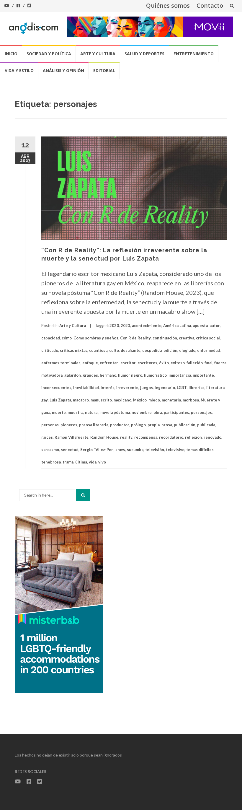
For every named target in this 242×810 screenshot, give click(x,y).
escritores (147, 362)
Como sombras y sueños (95, 338)
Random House (104, 437)
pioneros (68, 424)
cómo (67, 338)
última (81, 462)
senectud (70, 449)
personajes (201, 412)
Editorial (104, 70)
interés (108, 387)
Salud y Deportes (144, 53)
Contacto (210, 5)
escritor (128, 362)
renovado (212, 437)
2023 (125, 325)
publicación (184, 424)
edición (170, 350)
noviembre (142, 412)
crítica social (208, 338)
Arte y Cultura (97, 53)
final (208, 362)
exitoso (178, 362)
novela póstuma (115, 412)
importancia (180, 375)
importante (203, 375)
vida (93, 462)
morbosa (191, 400)
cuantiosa (98, 350)
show (120, 449)
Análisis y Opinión (63, 70)
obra (157, 412)
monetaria (171, 400)
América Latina (177, 325)
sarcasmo (50, 449)
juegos (146, 387)
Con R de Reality (135, 338)
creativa (186, 338)
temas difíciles (200, 449)
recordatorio (171, 437)
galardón (72, 375)
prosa (166, 424)
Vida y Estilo (19, 70)
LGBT (182, 387)
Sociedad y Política (49, 53)
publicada (206, 424)
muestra (75, 412)
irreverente (127, 387)
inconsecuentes (56, 387)
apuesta (200, 325)
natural (92, 412)
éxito (164, 362)
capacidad (50, 338)
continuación (165, 338)
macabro (81, 400)
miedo (154, 400)
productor (119, 424)
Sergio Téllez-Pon (97, 449)
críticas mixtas (73, 350)
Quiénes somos (168, 5)
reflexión (193, 437)
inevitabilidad (86, 387)
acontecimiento (146, 325)
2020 (114, 325)
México (140, 400)
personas (50, 424)
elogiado (187, 350)
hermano (108, 375)
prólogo (138, 424)
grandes (90, 375)
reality (126, 437)
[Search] (83, 495)
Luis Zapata (60, 400)
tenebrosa (51, 462)
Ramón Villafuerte (72, 437)
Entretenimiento (194, 53)
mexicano (122, 400)
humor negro (130, 375)
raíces (47, 437)
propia (154, 424)
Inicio (11, 53)
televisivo (175, 449)
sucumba (135, 449)
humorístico (155, 375)
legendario (165, 387)
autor (215, 325)
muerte (59, 412)
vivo (102, 462)
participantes (176, 412)
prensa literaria (93, 424)
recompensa (145, 437)
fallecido (195, 362)
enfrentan (109, 362)
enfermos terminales (61, 362)
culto (114, 350)
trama (68, 462)
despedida (152, 350)
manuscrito (101, 400)
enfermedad (208, 350)
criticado (49, 350)
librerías (197, 387)
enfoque (90, 362)
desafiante (130, 350)
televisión (154, 449)
